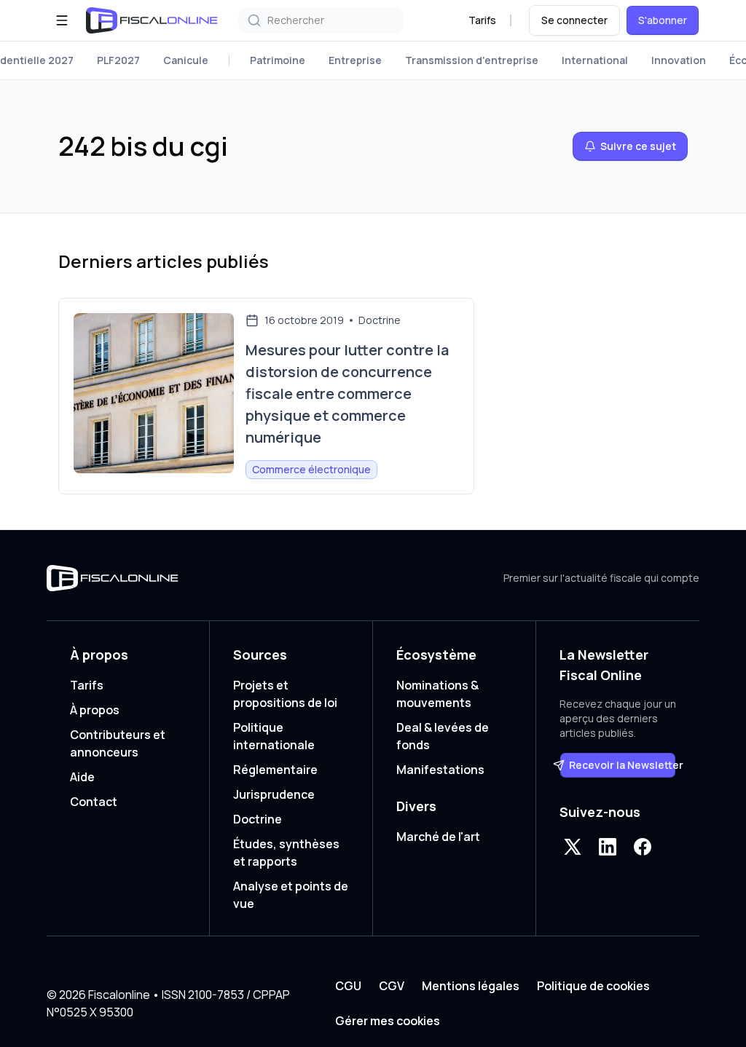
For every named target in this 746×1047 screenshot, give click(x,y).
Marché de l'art (438, 837)
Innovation (678, 60)
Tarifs (482, 20)
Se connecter (574, 20)
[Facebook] (642, 847)
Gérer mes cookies (387, 1021)
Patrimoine (277, 60)
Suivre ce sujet (638, 146)
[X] (573, 847)
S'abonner (662, 20)
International (595, 60)
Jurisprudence (274, 794)
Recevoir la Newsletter (622, 765)
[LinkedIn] (607, 847)
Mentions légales (470, 986)
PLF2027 (118, 60)
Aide (82, 777)
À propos (94, 710)
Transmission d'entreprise (471, 60)
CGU (348, 986)
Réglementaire (275, 770)
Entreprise (355, 60)
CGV (391, 986)
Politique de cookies (593, 986)
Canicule (185, 60)
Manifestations (440, 770)
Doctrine (257, 819)
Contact (93, 802)
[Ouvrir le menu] (62, 20)
